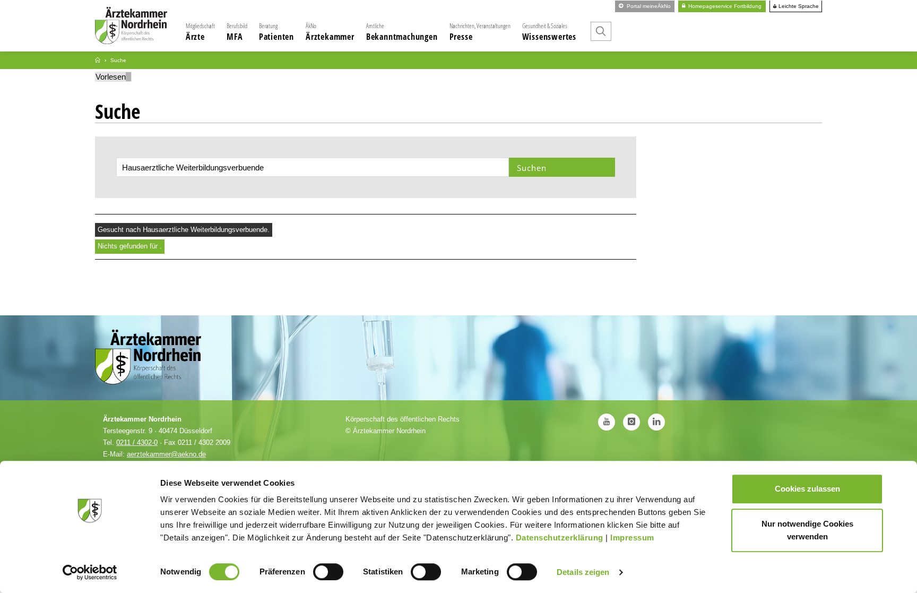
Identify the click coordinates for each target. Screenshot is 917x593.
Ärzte (200, 31)
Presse (480, 31)
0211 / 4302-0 (137, 442)
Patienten (276, 31)
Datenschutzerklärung (559, 537)
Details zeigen (583, 572)
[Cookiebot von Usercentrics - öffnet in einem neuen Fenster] (90, 572)
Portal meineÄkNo (648, 6)
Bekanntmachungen (402, 31)
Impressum (632, 537)
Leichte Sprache (798, 6)
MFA (237, 31)
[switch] (328, 571)
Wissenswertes (549, 31)
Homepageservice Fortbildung (724, 6)
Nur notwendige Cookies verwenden (807, 530)
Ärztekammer (330, 31)
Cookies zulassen (807, 488)
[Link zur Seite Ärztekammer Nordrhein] (97, 60)
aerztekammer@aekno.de (166, 454)
